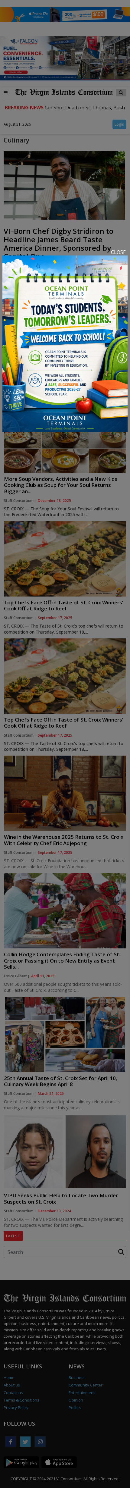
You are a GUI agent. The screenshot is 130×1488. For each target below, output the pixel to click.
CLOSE (118, 252)
